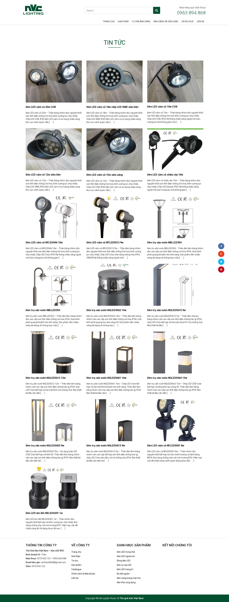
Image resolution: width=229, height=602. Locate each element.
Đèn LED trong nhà (126, 552)
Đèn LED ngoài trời (126, 556)
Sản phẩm (123, 21)
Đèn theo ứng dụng (126, 582)
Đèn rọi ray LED (124, 565)
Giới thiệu (75, 556)
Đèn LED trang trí (125, 569)
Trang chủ (109, 21)
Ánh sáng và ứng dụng (165, 21)
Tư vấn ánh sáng (141, 21)
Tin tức (74, 560)
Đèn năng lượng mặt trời (129, 578)
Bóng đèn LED (123, 560)
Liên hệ (200, 21)
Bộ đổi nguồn (123, 573)
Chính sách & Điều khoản (83, 573)
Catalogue (187, 21)
